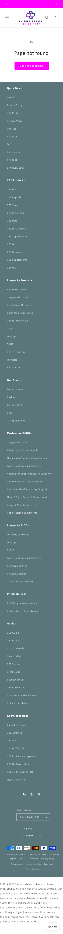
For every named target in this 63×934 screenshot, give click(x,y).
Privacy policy (47, 858)
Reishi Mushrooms (17, 289)
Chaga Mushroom (17, 442)
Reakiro (11, 397)
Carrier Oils (13, 740)
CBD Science (14, 664)
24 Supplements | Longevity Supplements (29, 854)
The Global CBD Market (20, 771)
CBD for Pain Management (21, 756)
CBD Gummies (15, 252)
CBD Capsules (15, 197)
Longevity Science (17, 565)
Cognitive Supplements (20, 581)
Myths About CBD (17, 779)
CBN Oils (12, 267)
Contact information (28, 858)
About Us (12, 136)
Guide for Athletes (17, 703)
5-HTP (10, 344)
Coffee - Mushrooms (18, 320)
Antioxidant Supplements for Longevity (29, 473)
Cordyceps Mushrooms (20, 312)
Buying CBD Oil (15, 679)
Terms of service (33, 869)
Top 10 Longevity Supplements (24, 465)
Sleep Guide (14, 656)
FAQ (9, 144)
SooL (10, 412)
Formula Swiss (15, 389)
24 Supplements (16, 420)
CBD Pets (12, 220)
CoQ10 (10, 328)
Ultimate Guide (15, 648)
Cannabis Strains (16, 724)
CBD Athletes (14, 732)
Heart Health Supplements (22, 512)
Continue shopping (31, 65)
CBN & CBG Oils (15, 748)
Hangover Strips (16, 351)
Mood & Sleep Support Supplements (27, 497)
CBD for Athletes (16, 228)
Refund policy (17, 864)
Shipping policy (33, 864)
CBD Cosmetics (15, 212)
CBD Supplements (17, 236)
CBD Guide (13, 632)
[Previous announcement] (6, 4)
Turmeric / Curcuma (18, 534)
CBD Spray (13, 205)
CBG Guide (13, 640)
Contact (11, 128)
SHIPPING (12, 112)
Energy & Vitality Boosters (21, 505)
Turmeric (12, 359)
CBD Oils (12, 189)
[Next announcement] (56, 4)
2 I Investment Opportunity (22, 611)
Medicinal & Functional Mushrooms (27, 458)
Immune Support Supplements (24, 481)
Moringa (11, 336)
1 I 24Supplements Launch (22, 603)
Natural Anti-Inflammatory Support (27, 489)
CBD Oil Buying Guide (19, 764)
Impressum (13, 152)
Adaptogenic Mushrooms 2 (22, 450)
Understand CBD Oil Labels (22, 695)
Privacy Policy (14, 105)
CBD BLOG (13, 160)
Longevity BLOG (16, 167)
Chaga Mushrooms (17, 297)
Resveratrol (13, 367)
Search (11, 97)
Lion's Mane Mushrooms (20, 305)
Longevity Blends (16, 573)
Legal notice (49, 864)
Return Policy (14, 120)
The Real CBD (14, 405)
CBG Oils (12, 244)
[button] (7, 17)
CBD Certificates (16, 687)
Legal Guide (13, 671)
